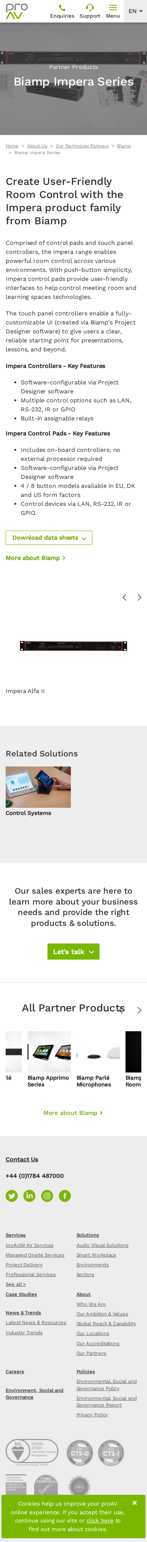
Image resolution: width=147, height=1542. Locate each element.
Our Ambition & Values (102, 1314)
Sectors (85, 1274)
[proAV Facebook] (67, 1195)
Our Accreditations (98, 1343)
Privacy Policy (92, 1415)
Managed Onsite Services (35, 1255)
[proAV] (17, 11)
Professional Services (31, 1274)
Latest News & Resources (36, 1322)
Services (16, 1235)
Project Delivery (24, 1265)
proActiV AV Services (30, 1245)
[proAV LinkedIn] (32, 1195)
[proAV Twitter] (14, 1195)
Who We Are (91, 1304)
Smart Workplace (97, 1255)
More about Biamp (33, 557)
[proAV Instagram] (50, 1195)
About (84, 1294)
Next (139, 1010)
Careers (15, 1371)
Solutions (88, 1235)
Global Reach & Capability (106, 1323)
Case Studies (21, 1294)
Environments (93, 1265)
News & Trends (23, 1313)
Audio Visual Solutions (103, 1245)
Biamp (124, 145)
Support (90, 16)
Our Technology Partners (82, 145)
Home (12, 145)
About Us (37, 145)
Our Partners (91, 1353)
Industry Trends (24, 1332)
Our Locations (93, 1333)
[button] (49, 538)
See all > (16, 1284)
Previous (120, 1010)
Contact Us (22, 1159)
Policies (86, 1371)
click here (99, 1520)
